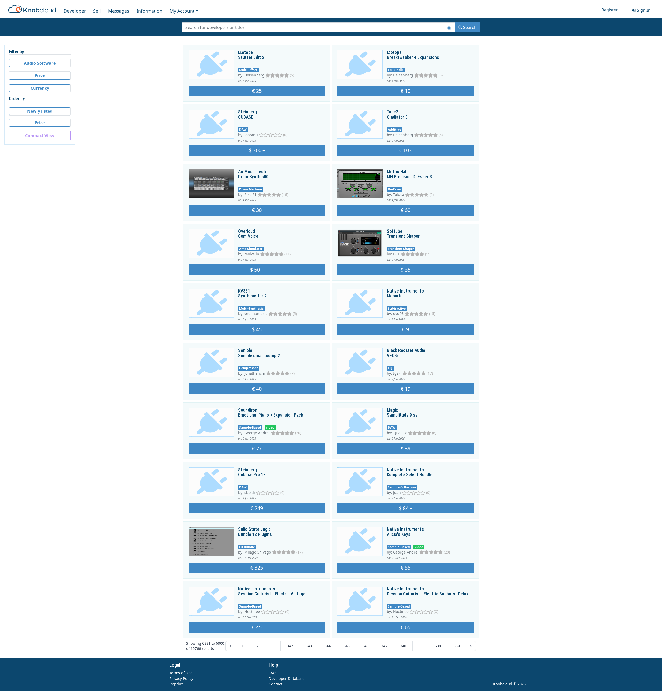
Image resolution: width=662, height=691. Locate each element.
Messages (118, 11)
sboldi (249, 492)
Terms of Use (180, 672)
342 (290, 645)
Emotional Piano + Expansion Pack (270, 415)
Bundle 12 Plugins (255, 534)
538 (438, 645)
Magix (392, 410)
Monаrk (394, 295)
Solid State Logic (254, 529)
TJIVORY (400, 432)
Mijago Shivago (257, 552)
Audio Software (40, 63)
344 (328, 645)
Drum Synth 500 (253, 176)
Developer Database (286, 678)
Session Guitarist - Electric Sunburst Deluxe (429, 593)
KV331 (244, 291)
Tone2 (392, 111)
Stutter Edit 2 (251, 57)
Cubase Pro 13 (252, 474)
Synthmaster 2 (252, 295)
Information (149, 11)
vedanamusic (255, 313)
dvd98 (398, 313)
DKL (396, 253)
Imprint (176, 683)
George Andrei (257, 432)
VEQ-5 (392, 355)
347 (384, 645)
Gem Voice (248, 236)
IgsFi (397, 373)
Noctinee (252, 611)
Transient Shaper (403, 236)
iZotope (245, 52)
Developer (75, 11)
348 (403, 645)
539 (457, 645)
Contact (275, 683)
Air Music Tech (252, 171)
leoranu (251, 134)
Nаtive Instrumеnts (405, 291)
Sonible (245, 350)
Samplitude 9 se (402, 415)
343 (309, 645)
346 (365, 645)
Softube (394, 231)
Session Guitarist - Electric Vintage (271, 593)
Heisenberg (254, 75)
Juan (397, 492)
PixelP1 (250, 194)
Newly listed (39, 111)
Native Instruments (405, 469)
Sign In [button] (643, 10)
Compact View (39, 136)
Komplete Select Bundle (409, 474)
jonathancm (254, 373)
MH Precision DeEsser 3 (409, 176)
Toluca (398, 194)
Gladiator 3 (397, 117)
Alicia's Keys (398, 534)
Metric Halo (398, 171)
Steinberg (247, 111)
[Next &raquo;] (471, 646)
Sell (97, 11)
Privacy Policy (181, 678)
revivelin (251, 253)
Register (609, 10)
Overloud (246, 231)
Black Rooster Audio (406, 350)
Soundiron (247, 410)
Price (40, 75)
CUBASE (245, 117)
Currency (40, 88)
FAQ (272, 672)
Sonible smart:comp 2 (259, 355)
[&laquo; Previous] (230, 646)
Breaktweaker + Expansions (413, 57)
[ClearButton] (449, 28)
